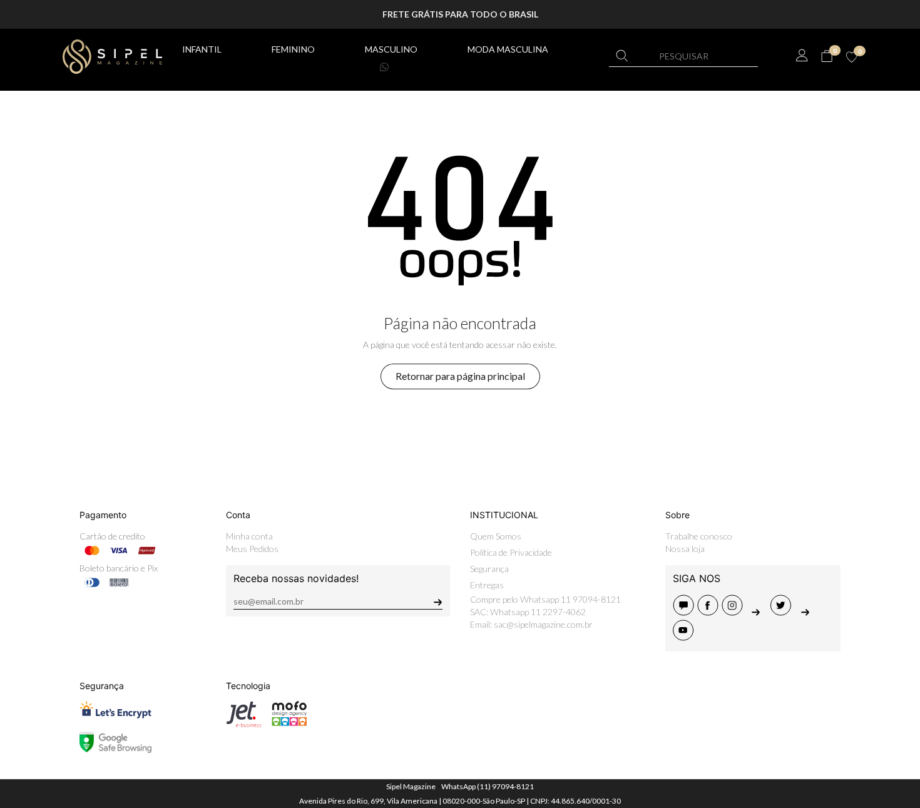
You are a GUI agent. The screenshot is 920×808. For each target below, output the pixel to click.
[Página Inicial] (112, 55)
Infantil (202, 49)
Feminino (293, 49)
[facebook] (709, 612)
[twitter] (782, 612)
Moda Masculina (508, 49)
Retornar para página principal (460, 376)
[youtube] (684, 637)
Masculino (391, 49)
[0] (826, 56)
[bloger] (685, 612)
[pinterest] (758, 612)
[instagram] (734, 612)
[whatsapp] (806, 612)
